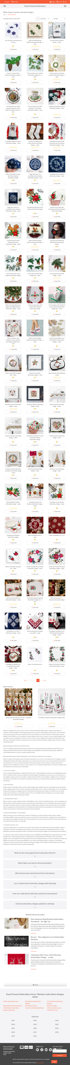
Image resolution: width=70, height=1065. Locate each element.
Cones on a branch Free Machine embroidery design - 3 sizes (13, 75)
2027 (13, 1020)
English (53, 2)
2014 (35, 1036)
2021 (13, 1028)
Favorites (15, 1)
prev (25, 680)
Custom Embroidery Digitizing (34, 1008)
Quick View (13, 31)
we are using (39, 1062)
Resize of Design (52, 1006)
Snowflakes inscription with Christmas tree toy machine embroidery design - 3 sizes (56, 143)
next (44, 680)
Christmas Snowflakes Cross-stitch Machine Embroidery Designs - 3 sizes (57, 340)
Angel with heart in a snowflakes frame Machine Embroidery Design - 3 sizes (35, 176)
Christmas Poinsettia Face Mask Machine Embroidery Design (57, 242)
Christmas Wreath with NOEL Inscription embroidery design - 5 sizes (13, 470)
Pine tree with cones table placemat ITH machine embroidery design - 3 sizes (35, 108)
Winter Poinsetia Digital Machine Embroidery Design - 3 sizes (35, 340)
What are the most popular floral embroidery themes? (35, 853)
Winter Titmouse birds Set (35, 664)
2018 (13, 1032)
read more (33, 933)
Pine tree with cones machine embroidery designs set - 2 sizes (35, 75)
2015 (13, 1036)
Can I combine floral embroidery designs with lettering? (35, 883)
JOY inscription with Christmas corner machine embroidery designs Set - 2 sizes (57, 306)
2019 (57, 1028)
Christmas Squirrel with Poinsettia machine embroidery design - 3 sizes (13, 242)
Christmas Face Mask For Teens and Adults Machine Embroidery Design (35, 437)
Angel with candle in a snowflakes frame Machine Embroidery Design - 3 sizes (13, 209)
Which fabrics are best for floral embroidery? (35, 863)
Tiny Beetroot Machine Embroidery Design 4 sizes (51, 717)
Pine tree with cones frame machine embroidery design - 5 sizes (57, 75)
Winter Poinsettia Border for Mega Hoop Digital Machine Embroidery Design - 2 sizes (13, 306)
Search (36, 985)
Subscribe (59, 1055)
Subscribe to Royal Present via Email (57, 1047)
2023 (35, 1024)
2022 (57, 1024)
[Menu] (5, 6)
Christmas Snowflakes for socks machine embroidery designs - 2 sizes (35, 143)
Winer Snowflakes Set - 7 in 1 (57, 535)
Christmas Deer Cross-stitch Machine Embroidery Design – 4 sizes (46, 956)
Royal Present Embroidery (35, 6)
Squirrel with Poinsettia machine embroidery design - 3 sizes (35, 242)
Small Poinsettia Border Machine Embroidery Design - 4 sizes (35, 42)
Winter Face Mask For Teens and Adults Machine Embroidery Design (13, 176)
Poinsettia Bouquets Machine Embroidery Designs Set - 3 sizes (35, 599)
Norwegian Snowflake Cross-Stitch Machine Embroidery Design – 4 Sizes (57, 633)
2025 (57, 1020)
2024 (13, 1024)
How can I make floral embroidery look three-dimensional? (35, 893)
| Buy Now (13, 49)
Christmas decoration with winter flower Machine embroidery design (35, 306)
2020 (35, 1028)
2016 (57, 1032)
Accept (54, 1061)
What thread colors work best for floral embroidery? (35, 873)
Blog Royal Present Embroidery (12, 1006)
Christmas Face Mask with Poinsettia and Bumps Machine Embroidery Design (57, 209)
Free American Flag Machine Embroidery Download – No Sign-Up (47, 920)
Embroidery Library (31, 1006)
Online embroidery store (10, 1001)
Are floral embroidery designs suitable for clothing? (35, 904)
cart (65, 2)
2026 (35, 1020)
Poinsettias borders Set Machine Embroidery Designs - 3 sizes (35, 504)
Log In (7, 2)
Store (4, 14)
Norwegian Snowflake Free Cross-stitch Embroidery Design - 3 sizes (13, 666)
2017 (35, 1032)
